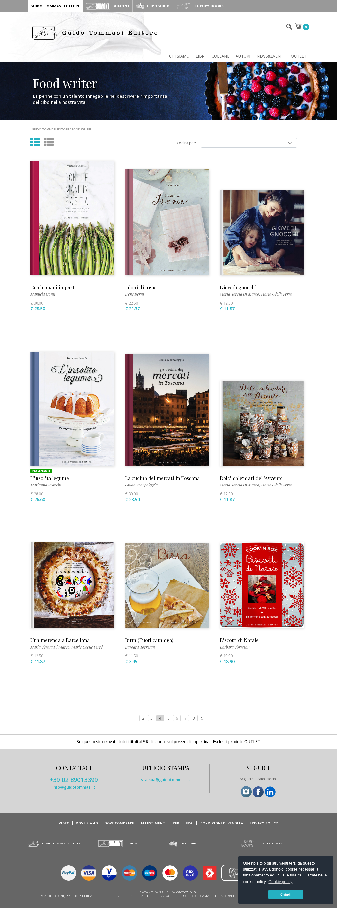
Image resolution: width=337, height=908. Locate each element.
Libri (201, 56)
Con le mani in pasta (53, 287)
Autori (243, 56)
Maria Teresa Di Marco (239, 294)
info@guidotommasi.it (74, 787)
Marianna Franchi (45, 484)
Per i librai (183, 823)
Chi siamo (179, 56)
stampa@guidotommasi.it (165, 779)
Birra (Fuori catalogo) (149, 640)
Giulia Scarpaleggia (141, 484)
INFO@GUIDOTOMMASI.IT (195, 896)
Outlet (299, 56)
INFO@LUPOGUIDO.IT (238, 896)
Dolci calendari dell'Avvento (251, 478)
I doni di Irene (141, 287)
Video (64, 823)
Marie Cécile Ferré (276, 294)
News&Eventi (271, 56)
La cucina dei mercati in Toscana (162, 478)
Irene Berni (134, 294)
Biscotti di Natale (239, 640)
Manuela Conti (42, 294)
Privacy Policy (264, 823)
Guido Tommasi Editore (50, 129)
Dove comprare (119, 823)
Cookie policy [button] (280, 882)
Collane (220, 56)
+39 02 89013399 (74, 780)
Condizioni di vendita (221, 823)
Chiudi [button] (285, 894)
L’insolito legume (49, 478)
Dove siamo (87, 823)
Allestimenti (154, 823)
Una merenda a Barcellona (60, 640)
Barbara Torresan (140, 646)
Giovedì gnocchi (238, 287)
